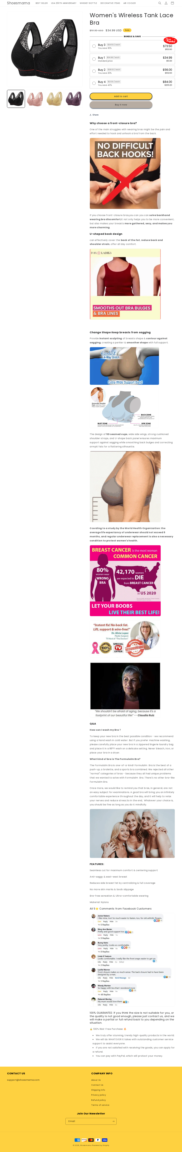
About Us (96, 1080)
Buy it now (121, 104)
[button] (160, 3)
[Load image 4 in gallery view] (74, 99)
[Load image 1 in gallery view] (16, 99)
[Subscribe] (113, 1121)
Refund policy (98, 1100)
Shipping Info (98, 1090)
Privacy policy (98, 1095)
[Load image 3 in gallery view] (54, 99)
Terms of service (100, 1105)
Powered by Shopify (100, 1145)
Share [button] (96, 114)
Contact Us (97, 1085)
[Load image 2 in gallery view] (35, 99)
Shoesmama (85, 1145)
